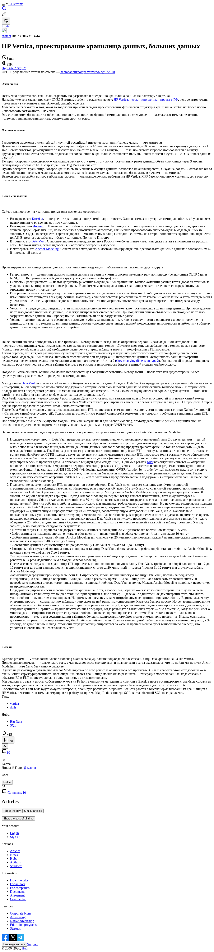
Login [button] (6, 26)
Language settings (14, 944)
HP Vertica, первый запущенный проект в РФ (146, 99)
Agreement (17, 895)
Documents (17, 891)
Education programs (23, 924)
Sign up (15, 837)
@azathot (29, 767)
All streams (15, 4)
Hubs (13, 858)
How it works (19, 880)
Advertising (17, 917)
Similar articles (33, 810)
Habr (24, 948)
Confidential (18, 899)
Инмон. (38, 226)
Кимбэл (37, 218)
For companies (19, 888)
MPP (150, 462)
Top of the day (12, 810)
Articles (15, 851)
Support (32, 944)
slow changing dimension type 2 (137, 360)
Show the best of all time (18, 818)
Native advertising (22, 921)
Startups (15, 928)
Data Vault (38, 241)
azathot (6, 36)
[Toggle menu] (3, 5)
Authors (15, 862)
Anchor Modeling (47, 249)
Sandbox (16, 866)
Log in (14, 833)
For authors (17, 884)
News (14, 855)
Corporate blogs (20, 913)
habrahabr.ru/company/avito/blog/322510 (87, 72)
